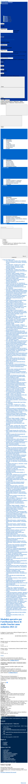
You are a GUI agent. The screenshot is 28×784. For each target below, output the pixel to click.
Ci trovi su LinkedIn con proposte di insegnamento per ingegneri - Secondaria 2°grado (16, 598)
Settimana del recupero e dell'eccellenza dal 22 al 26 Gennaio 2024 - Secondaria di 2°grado (16, 439)
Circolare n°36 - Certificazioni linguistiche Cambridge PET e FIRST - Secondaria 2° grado (16, 588)
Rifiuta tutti (12, 662)
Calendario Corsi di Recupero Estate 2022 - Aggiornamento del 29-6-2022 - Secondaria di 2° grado (16, 573)
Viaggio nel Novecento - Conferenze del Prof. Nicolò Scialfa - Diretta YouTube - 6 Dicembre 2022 (16, 525)
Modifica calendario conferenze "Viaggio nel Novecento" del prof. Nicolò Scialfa (15, 530)
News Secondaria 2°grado (8, 259)
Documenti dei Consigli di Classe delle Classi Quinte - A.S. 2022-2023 (15, 496)
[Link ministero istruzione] (7, 2)
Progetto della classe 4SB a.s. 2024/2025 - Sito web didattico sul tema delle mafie (16, 317)
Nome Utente (16, 30)
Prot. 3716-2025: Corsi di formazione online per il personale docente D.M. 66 (16, 329)
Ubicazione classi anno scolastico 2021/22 (15, 606)
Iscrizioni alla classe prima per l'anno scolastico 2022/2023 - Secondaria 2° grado (16, 570)
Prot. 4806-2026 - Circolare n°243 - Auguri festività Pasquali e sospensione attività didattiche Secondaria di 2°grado (16, 271)
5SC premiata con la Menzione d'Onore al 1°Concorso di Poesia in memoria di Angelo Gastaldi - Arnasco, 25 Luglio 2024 (15, 392)
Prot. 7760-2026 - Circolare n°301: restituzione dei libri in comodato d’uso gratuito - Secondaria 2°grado (16, 262)
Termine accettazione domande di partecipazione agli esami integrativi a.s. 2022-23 (16, 561)
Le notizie (5, 242)
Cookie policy (6, 749)
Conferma (7, 100)
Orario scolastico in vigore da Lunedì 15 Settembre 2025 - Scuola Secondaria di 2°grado (16, 310)
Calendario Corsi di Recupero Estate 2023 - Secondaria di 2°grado (15, 470)
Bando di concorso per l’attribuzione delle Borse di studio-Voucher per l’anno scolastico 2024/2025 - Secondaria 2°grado (16, 345)
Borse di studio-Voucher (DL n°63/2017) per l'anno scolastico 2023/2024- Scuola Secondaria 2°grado (16, 431)
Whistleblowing (6, 757)
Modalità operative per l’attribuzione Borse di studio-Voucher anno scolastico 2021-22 (15, 581)
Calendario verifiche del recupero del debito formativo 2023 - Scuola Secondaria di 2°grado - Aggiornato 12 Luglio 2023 (16, 467)
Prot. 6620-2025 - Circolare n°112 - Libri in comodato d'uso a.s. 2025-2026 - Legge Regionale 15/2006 (15, 322)
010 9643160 (8, 728)
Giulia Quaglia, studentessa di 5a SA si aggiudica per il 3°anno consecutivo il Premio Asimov (16, 475)
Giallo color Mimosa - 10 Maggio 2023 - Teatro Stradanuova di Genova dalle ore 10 (16, 498)
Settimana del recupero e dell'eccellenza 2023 (15, 515)
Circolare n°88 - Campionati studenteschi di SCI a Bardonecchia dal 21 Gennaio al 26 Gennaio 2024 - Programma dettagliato (16, 442)
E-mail (14, 51)
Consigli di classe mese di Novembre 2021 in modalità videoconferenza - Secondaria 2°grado (16, 595)
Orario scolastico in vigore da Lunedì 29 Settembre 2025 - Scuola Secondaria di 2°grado (16, 303)
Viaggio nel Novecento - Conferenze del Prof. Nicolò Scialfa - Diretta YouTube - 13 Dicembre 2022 (16, 521)
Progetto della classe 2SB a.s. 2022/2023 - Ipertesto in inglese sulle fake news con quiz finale (16, 486)
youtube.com (3, 682)
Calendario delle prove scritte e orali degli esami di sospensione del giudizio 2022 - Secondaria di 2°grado (16, 567)
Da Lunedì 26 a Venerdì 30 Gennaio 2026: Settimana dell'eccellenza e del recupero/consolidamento (15, 280)
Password (15, 32)
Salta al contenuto (4, 1)
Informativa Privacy (7, 752)
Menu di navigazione (19, 257)
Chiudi (2, 65)
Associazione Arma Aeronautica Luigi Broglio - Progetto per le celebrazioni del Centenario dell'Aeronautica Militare (16, 546)
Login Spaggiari (11, 56)
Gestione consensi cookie (8, 758)
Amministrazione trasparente (9, 759)
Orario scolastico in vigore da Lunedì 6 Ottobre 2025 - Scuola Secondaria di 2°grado (16, 301)
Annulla (2, 100)
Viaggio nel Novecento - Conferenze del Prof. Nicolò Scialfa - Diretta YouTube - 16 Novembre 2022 (16, 542)
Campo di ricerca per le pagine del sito (9, 226)
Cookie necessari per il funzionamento (9, 676)
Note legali (5, 751)
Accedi (2, 23)
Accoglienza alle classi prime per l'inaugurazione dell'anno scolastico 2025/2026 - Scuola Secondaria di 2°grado (16, 314)
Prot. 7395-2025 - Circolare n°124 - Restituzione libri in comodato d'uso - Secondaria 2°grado (16, 319)
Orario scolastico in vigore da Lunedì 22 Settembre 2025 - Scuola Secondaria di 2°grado (16, 306)
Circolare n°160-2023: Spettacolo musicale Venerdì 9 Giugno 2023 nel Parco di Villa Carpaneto (15, 483)
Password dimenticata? (5, 34)
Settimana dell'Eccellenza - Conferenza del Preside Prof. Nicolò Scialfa (15, 509)
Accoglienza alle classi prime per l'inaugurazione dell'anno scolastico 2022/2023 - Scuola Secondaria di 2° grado (16, 555)
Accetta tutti (21, 662)
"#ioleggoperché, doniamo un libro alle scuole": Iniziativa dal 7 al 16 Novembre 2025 (16, 293)
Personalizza (3, 662)
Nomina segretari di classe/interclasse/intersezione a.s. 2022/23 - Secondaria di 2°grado (16, 552)
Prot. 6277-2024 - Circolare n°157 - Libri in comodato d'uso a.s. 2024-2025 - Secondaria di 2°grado (16, 406)
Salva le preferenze (11, 715)
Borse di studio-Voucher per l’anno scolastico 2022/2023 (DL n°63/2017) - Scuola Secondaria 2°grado (16, 493)
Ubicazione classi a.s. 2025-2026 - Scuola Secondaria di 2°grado (15, 308)
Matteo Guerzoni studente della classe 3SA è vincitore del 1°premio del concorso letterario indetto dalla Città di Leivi (15, 359)
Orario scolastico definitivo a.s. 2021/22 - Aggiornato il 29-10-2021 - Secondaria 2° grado (16, 600)
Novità (4, 240)
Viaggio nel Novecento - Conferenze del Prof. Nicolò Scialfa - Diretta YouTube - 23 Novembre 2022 (16, 536)
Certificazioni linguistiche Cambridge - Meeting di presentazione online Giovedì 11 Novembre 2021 (16, 593)
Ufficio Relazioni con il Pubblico (10, 753)
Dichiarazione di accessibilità (9, 754)
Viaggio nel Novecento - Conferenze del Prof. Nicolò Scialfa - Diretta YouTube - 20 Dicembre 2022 (16, 517)
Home (4, 239)
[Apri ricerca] (16, 110)
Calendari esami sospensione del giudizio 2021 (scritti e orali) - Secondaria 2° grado (16, 608)
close (2, 126)
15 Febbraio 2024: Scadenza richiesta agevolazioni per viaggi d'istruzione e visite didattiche (15, 423)
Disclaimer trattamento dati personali (8, 772)
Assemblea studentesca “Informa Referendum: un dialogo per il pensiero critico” (16, 277)
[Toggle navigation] (11, 120)
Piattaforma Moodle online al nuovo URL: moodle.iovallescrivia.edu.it (15, 533)
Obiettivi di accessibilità (8, 756)
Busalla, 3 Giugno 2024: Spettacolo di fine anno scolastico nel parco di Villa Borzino (16, 395)
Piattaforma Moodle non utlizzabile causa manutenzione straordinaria (15, 539)
